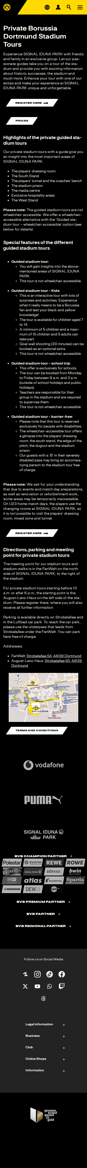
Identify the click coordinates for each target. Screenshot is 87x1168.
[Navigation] (80, 7)
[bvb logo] (7, 7)
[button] (43, 697)
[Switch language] (47, 7)
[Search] (69, 7)
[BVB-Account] (58, 7)
